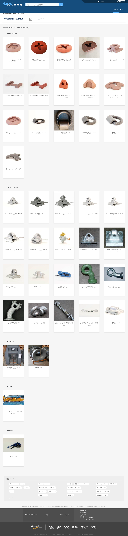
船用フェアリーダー (102, 495)
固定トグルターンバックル (81, 484)
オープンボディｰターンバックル (47, 487)
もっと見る (11, 497)
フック (22, 484)
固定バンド (113, 484)
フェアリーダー (43, 495)
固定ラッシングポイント (103, 491)
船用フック (70, 495)
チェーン (26, 487)
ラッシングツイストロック (74, 491)
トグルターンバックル (15, 487)
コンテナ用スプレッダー (74, 487)
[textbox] (42, 4)
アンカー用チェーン (44, 484)
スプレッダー (42, 491)
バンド (69, 484)
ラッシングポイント (102, 484)
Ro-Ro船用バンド (101, 487)
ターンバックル (14, 484)
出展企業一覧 (83, 510)
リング (11, 491)
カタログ (122, 9)
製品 (115, 9)
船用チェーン (52, 491)
